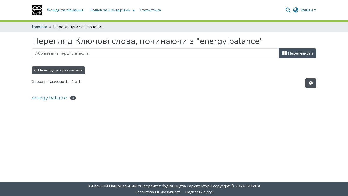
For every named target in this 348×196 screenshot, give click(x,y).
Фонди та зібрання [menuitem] (65, 10)
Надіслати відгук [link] (199, 192)
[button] (37, 10)
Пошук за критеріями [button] (110, 10)
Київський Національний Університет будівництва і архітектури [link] (150, 186)
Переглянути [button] (300, 53)
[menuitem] (111, 10)
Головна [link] (39, 27)
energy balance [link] (49, 97)
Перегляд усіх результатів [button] (60, 70)
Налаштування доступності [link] (158, 192)
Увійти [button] (307, 10)
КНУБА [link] (253, 186)
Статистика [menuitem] (150, 10)
